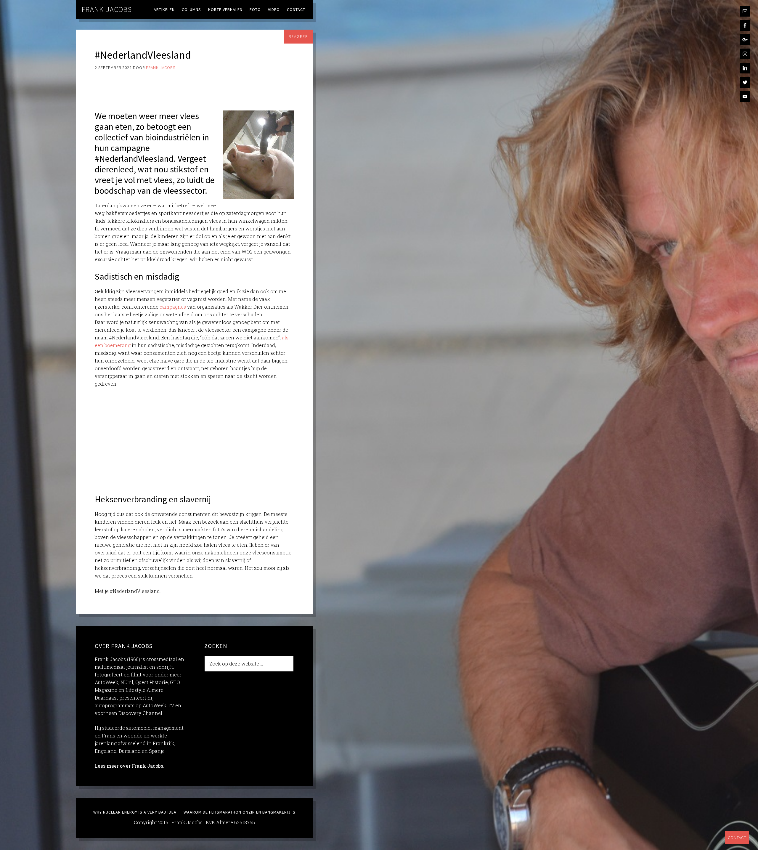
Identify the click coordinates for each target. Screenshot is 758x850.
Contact (737, 837)
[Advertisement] (194, 436)
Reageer (298, 36)
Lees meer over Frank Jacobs (129, 766)
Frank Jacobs (107, 9)
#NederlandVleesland (143, 55)
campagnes (173, 307)
